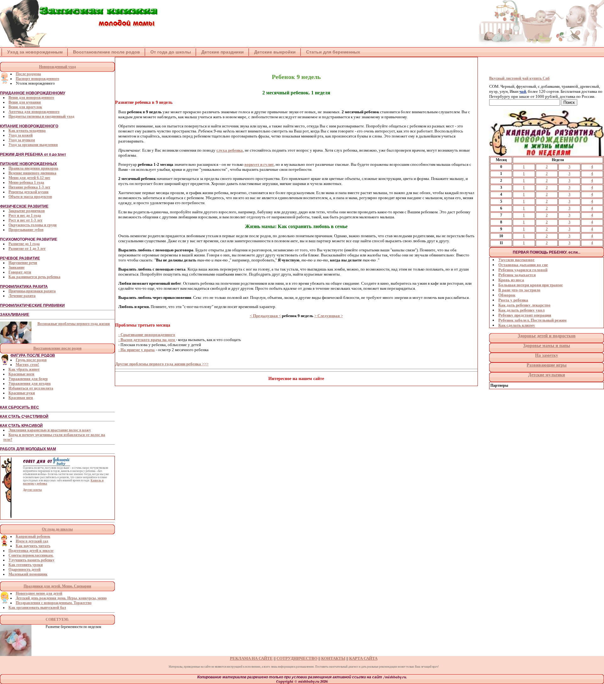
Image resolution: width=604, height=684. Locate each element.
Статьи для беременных (333, 51)
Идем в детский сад (32, 541)
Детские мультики (546, 375)
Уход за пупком (21, 140)
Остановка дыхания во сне (523, 264)
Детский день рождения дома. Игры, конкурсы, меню (61, 598)
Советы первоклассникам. (30, 555)
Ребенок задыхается (517, 274)
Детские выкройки (275, 51)
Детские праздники (222, 51)
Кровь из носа (511, 280)
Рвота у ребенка (513, 300)
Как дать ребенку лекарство (524, 305)
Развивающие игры (547, 365)
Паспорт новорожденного (37, 78)
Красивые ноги (21, 374)
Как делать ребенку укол (521, 310)
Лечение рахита (22, 296)
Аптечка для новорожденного (33, 111)
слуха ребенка (229, 150)
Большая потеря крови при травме (530, 285)
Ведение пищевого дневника (32, 173)
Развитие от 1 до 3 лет (27, 248)
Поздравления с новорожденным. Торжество (54, 603)
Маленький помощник (28, 574)
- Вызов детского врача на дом (147, 339)
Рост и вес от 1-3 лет (25, 220)
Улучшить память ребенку (31, 560)
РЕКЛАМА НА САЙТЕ (251, 658)
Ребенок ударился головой (522, 269)
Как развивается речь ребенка (34, 277)
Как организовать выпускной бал (37, 607)
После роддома (28, 74)
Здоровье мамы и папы (546, 345)
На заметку (546, 355)
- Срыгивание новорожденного (146, 334)
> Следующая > (328, 315)
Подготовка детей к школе (30, 550)
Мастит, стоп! (27, 364)
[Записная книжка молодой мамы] (78, 45)
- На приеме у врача (136, 349)
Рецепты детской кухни (28, 192)
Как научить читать (33, 546)
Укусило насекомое (516, 259)
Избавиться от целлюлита (30, 388)
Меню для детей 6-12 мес (29, 178)
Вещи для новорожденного (31, 97)
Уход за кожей (20, 135)
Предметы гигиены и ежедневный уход (41, 116)
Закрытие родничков (26, 211)
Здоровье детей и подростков (547, 336)
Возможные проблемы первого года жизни (73, 324)
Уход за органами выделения (33, 145)
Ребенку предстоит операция (524, 315)
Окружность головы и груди (32, 225)
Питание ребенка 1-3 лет (29, 187)
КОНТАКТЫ (333, 658)
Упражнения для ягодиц (29, 383)
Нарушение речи (22, 263)
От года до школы (170, 51)
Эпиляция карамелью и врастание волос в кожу (49, 430)
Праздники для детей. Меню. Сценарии (57, 586)
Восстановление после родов (106, 51)
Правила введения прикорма (33, 168)
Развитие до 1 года (24, 244)
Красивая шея (20, 397)
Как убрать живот (24, 369)
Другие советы (32, 489)
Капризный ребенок (33, 536)
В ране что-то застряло (519, 290)
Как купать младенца (27, 130)
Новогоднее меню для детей (39, 593)
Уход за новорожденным (35, 51)
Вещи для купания (24, 102)
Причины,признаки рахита (32, 291)
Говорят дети (19, 272)
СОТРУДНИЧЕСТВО (297, 658)
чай (522, 91)
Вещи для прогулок (25, 107)
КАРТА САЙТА (363, 658)
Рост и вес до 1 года (24, 215)
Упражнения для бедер (28, 379)
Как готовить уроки (25, 565)
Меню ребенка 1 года (26, 182)
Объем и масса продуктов (30, 196)
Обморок (506, 295)
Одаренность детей (24, 569)
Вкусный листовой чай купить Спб (519, 78)
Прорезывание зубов (25, 229)
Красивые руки (21, 393)
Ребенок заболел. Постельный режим (532, 320)
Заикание (16, 267)
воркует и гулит (259, 164)
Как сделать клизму (516, 325)
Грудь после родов (31, 360)
